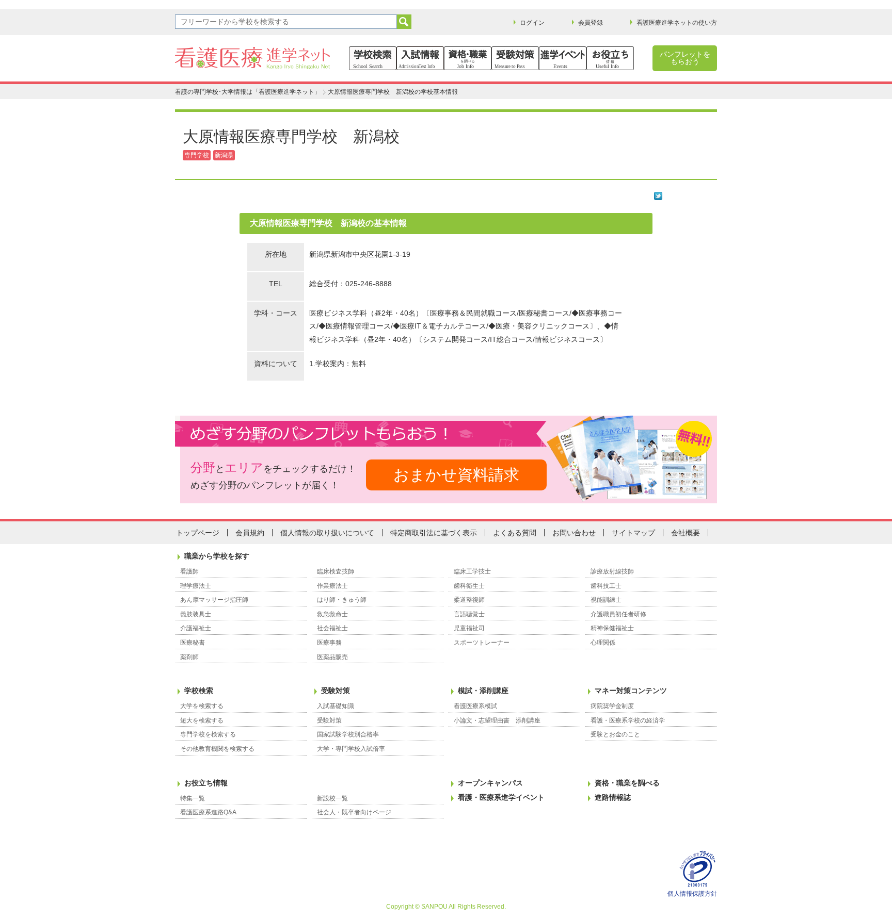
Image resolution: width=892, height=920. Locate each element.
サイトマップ (633, 532)
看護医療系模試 (475, 706)
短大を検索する (202, 720)
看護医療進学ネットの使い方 (676, 23)
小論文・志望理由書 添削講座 (497, 720)
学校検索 (198, 690)
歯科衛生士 (469, 585)
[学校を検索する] (372, 58)
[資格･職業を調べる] (467, 58)
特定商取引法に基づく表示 (433, 532)
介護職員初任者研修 (618, 614)
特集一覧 (192, 798)
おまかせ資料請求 (456, 474)
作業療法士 (332, 585)
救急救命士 (332, 614)
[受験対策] (515, 58)
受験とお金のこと (615, 734)
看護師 (189, 571)
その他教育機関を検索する (217, 748)
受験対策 (335, 690)
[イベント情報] (562, 58)
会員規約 (249, 532)
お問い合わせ (574, 532)
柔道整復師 (469, 599)
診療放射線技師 (612, 571)
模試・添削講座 (483, 690)
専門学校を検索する (208, 734)
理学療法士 (195, 585)
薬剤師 (189, 657)
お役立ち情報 (206, 783)
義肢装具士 (195, 614)
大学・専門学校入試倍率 (351, 748)
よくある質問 (514, 532)
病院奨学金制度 (612, 706)
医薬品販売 (332, 657)
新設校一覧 (332, 798)
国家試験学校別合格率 (348, 734)
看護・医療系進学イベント (501, 797)
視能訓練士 (606, 599)
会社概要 (685, 532)
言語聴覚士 (469, 614)
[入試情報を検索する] (420, 58)
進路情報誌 (613, 797)
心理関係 (603, 642)
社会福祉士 (332, 628)
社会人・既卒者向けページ (354, 812)
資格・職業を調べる (627, 783)
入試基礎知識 (335, 706)
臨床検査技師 (335, 571)
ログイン (532, 23)
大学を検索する (202, 706)
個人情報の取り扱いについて (327, 532)
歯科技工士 (606, 585)
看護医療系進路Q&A (208, 812)
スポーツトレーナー (481, 642)
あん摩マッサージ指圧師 (214, 599)
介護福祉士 (195, 628)
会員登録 (590, 23)
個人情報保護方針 (692, 893)
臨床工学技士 (472, 571)
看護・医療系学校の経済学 (628, 720)
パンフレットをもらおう (685, 57)
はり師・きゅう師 (342, 599)
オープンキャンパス (490, 783)
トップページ (197, 532)
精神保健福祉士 (612, 628)
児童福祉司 (469, 628)
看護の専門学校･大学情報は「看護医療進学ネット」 (248, 91)
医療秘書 (192, 642)
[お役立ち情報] (610, 58)
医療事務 (329, 642)
